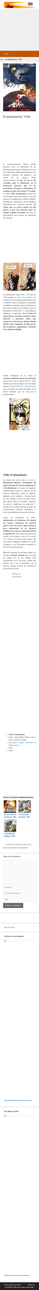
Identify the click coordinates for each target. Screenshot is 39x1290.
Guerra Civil (26, 844)
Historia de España (10, 848)
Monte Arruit (31, 386)
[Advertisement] (19, 30)
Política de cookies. (19, 1287)
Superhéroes (23, 848)
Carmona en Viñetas (13, 844)
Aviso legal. (30, 1287)
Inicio (2, 59)
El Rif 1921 (19, 386)
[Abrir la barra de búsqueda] (36, 52)
